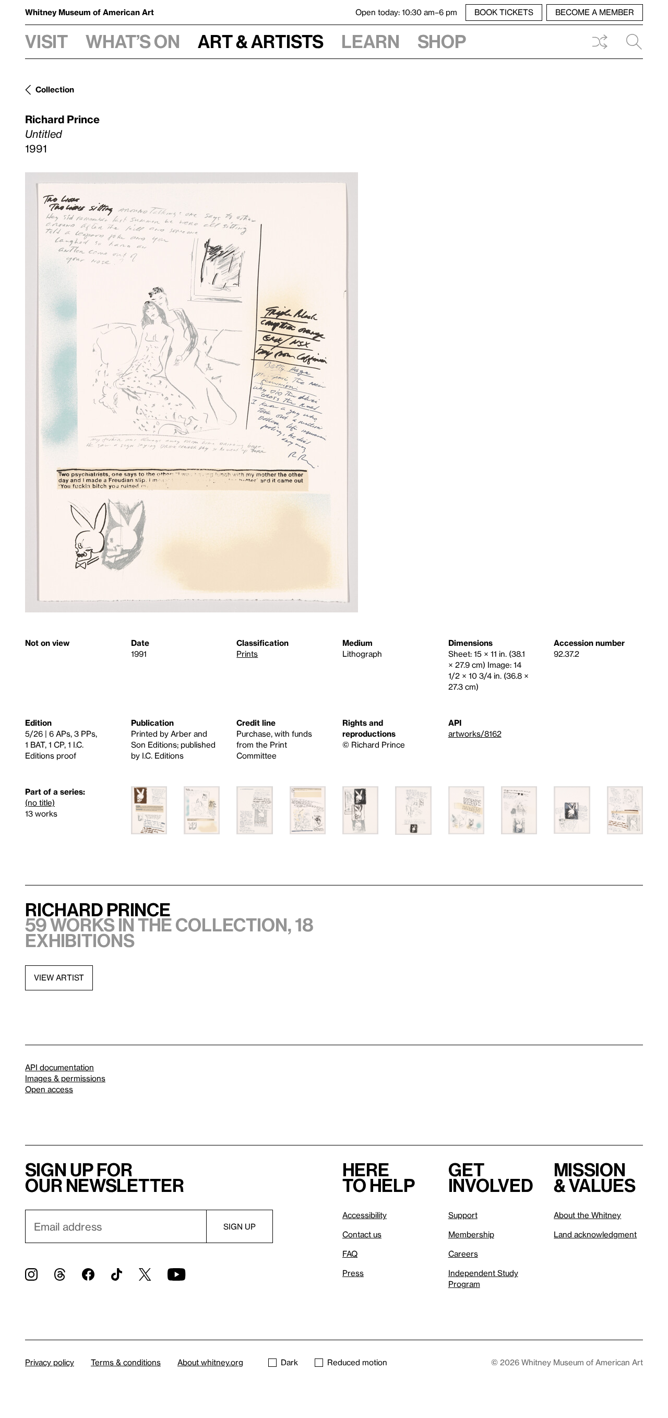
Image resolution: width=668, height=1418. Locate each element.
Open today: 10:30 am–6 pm (406, 12)
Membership (471, 1234)
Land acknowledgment (595, 1234)
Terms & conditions (126, 1362)
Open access (49, 1089)
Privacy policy (49, 1362)
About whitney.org (210, 1362)
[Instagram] (31, 1274)
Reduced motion (357, 1362)
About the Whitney (587, 1215)
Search (630, 41)
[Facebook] (88, 1274)
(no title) (40, 802)
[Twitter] (144, 1274)
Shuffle (599, 41)
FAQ (349, 1253)
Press (353, 1273)
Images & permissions (65, 1078)
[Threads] (60, 1274)
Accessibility (364, 1215)
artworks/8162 (475, 733)
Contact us (361, 1234)
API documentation (59, 1067)
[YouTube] (176, 1274)
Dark (289, 1362)
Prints (247, 653)
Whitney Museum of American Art (89, 12)
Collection (54, 89)
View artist (59, 977)
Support (463, 1215)
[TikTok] (116, 1274)
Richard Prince (62, 119)
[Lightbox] (191, 392)
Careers (463, 1253)
